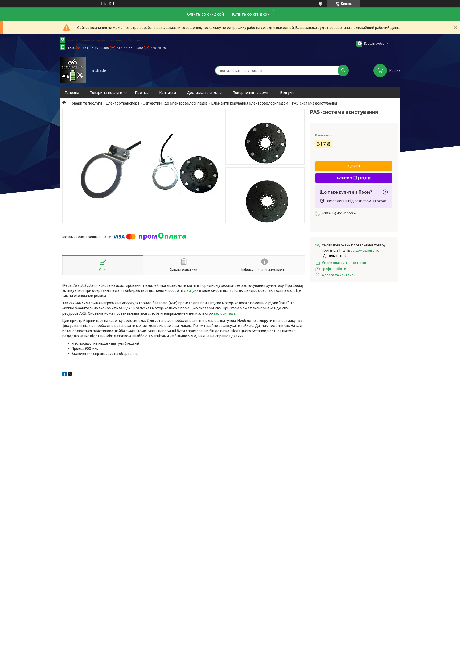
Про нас (142, 92)
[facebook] (64, 375)
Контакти (167, 92)
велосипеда (224, 313)
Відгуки (287, 92)
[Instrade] (73, 70)
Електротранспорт (122, 103)
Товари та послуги (106, 92)
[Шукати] (343, 70)
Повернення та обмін (251, 92)
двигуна (191, 290)
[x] (70, 375)
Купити (354, 166)
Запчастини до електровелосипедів (175, 103)
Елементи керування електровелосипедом (249, 103)
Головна (72, 92)
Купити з (344, 178)
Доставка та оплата (204, 92)
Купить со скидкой (251, 14)
